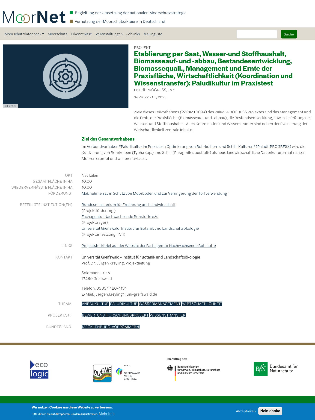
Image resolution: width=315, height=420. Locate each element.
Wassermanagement (160, 304)
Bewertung (93, 315)
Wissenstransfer (167, 315)
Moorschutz (57, 33)
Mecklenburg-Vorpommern (110, 327)
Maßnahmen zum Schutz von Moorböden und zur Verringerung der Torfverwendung (154, 193)
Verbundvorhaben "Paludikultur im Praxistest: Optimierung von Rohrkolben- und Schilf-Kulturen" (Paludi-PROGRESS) (189, 146)
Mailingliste (152, 33)
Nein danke (270, 411)
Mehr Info (107, 413)
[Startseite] (94, 6)
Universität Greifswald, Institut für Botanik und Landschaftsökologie (140, 228)
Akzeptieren (246, 411)
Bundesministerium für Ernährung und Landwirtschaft (128, 204)
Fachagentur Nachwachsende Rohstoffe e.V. (120, 216)
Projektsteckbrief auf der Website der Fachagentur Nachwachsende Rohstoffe (149, 245)
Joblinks (133, 33)
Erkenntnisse (81, 33)
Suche (289, 34)
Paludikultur (123, 304)
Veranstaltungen (109, 33)
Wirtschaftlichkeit (202, 304)
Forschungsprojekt (128, 315)
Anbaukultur (95, 304)
